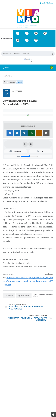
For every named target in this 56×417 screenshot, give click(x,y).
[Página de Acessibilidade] (36, 40)
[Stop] (30, 144)
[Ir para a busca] (16, 45)
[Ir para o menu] (49, 40)
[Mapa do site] (27, 40)
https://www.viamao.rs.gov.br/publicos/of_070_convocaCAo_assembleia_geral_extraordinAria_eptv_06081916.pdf (28, 281)
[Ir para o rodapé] (21, 45)
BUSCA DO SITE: (9, 50)
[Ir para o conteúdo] (43, 40)
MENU (7, 67)
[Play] (25, 144)
